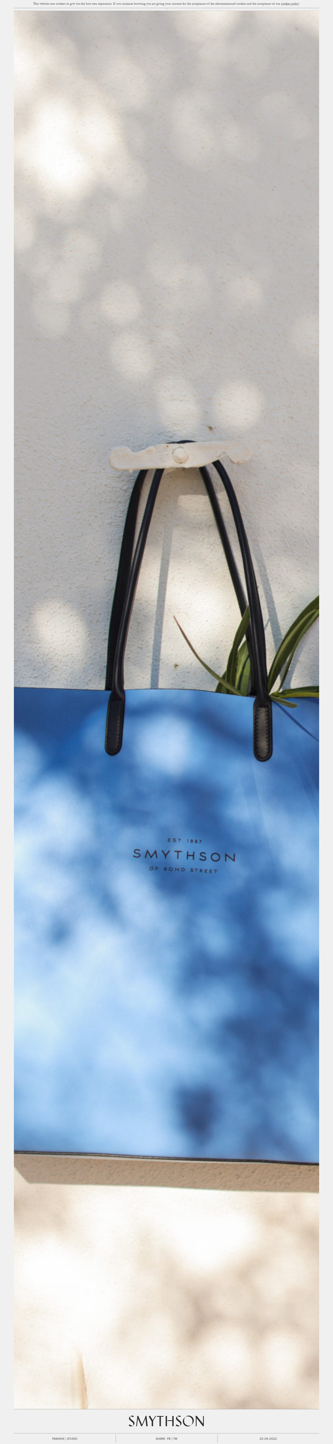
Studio (72, 1439)
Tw (175, 1439)
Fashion (58, 1439)
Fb (169, 1439)
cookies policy (290, 4)
